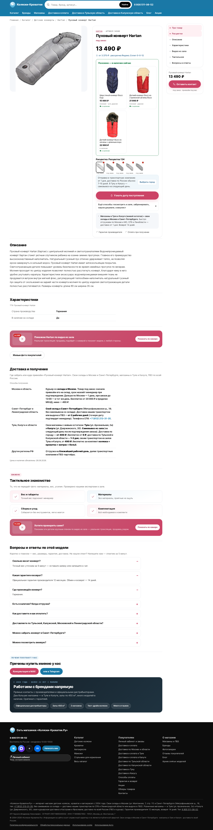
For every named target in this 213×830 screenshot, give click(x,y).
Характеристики (180, 45)
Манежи (78, 753)
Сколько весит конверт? (26, 561)
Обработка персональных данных (55, 825)
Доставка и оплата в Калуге (132, 757)
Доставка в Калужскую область (125, 13)
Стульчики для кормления (87, 757)
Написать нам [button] (51, 748)
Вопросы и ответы (181, 63)
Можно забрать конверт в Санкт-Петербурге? (38, 633)
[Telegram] (13, 748)
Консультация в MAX (24, 671)
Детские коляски (83, 741)
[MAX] (21, 748)
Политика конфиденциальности (24, 825)
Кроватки (78, 745)
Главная (14, 20)
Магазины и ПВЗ (170, 741)
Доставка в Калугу (127, 773)
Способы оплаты (126, 777)
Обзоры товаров (126, 789)
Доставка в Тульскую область (88, 13)
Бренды (26, 13)
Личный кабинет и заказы (131, 741)
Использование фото (104, 825)
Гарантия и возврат (127, 781)
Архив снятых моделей (174, 761)
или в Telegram (51, 671)
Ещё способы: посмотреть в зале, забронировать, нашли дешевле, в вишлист (127, 206)
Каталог (14, 13)
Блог (148, 13)
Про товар (177, 28)
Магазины (39, 13)
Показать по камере (147, 339)
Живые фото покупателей (27, 355)
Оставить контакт (186, 84)
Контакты (123, 793)
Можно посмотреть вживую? (29, 642)
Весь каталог (80, 761)
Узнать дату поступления (129, 195)
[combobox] (84, 5)
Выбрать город (147, 182)
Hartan (61, 20)
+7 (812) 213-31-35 (100, 418)
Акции (158, 13)
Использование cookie (82, 825)
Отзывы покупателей (173, 753)
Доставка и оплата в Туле (131, 753)
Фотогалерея (169, 749)
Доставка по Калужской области (134, 765)
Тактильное (178, 57)
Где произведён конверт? (27, 589)
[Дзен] (29, 748)
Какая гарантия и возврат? (27, 575)
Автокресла (80, 749)
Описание (177, 39)
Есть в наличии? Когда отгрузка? (31, 603)
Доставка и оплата (58, 13)
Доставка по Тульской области (133, 761)
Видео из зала (179, 51)
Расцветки (177, 33)
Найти (125, 4)
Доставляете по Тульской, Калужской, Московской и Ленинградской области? (57, 623)
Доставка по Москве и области (134, 749)
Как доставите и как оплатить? (30, 613)
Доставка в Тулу (126, 769)
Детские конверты (44, 20)
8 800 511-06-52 (143, 4)
